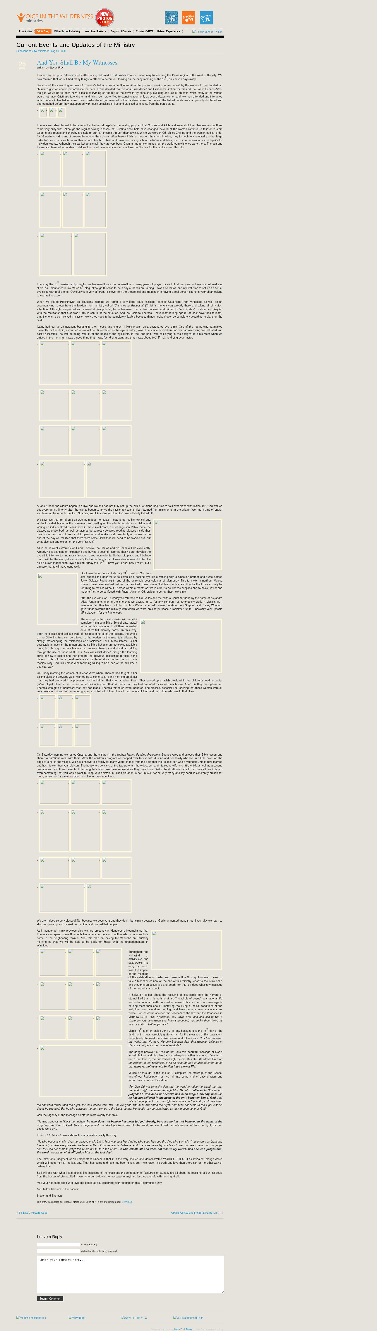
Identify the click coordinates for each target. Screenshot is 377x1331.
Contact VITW (144, 31)
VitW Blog (43, 31)
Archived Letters (95, 31)
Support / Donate (121, 31)
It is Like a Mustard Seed (33, 1212)
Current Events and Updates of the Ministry (75, 44)
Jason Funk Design (183, 1329)
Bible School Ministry (67, 31)
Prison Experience (168, 31)
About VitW (25, 31)
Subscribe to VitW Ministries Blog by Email (41, 51)
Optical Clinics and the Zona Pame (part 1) (196, 1212)
